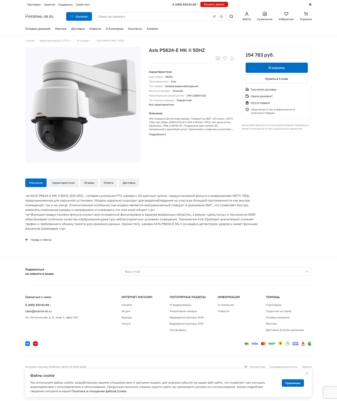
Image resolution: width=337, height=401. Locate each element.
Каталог (127, 304)
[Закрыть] (307, 373)
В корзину (277, 68)
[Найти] (231, 16)
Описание (36, 182)
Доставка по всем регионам (285, 330)
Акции (126, 311)
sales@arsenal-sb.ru (38, 311)
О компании (226, 304)
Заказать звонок (214, 4)
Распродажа (178, 330)
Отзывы (89, 182)
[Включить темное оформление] (310, 4)
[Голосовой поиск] (222, 16)
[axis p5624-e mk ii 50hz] (83, 105)
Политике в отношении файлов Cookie (98, 391)
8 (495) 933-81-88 (184, 4)
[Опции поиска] (213, 16)
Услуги (126, 323)
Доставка (129, 182)
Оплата (108, 182)
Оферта (307, 366)
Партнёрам (273, 304)
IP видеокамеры (180, 304)
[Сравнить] (218, 58)
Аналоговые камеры (183, 311)
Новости (223, 311)
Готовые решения (278, 317)
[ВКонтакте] (27, 343)
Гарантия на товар (278, 311)
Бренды (127, 317)
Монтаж (271, 323)
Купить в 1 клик (276, 78)
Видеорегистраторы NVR (187, 317)
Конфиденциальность (283, 366)
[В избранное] (225, 58)
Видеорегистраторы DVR (187, 323)
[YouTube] (35, 343)
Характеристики (63, 182)
